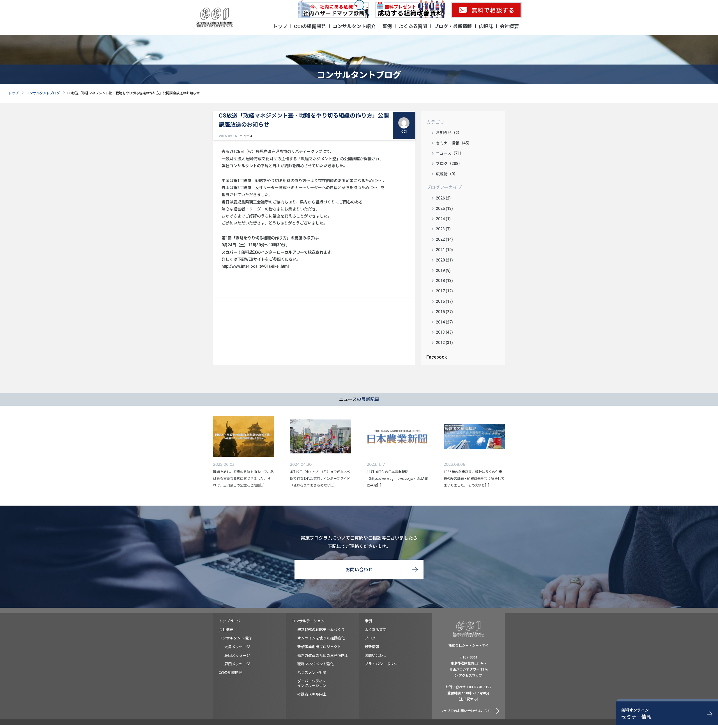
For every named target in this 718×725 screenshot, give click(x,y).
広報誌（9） (447, 174)
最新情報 (372, 647)
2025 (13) (444, 208)
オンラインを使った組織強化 (321, 638)
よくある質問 (413, 26)
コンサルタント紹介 (354, 26)
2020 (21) (444, 260)
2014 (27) (444, 322)
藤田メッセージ (237, 655)
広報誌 (486, 26)
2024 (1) (443, 219)
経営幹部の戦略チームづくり (321, 630)
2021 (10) (444, 249)
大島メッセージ (237, 647)
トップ (280, 26)
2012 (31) (444, 342)
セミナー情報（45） (454, 143)
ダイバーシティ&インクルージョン (311, 683)
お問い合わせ (359, 569)
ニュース (246, 136)
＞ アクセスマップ (468, 676)
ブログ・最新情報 (453, 26)
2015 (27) (444, 311)
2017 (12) (444, 291)
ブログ (370, 638)
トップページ (230, 621)
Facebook (436, 357)
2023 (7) (443, 229)
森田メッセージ (237, 664)
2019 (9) (443, 270)
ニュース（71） (450, 153)
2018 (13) (444, 280)
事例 (387, 26)
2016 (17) (444, 301)
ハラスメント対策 (311, 673)
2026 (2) (443, 198)
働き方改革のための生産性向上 (322, 655)
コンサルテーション (308, 621)
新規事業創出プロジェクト (319, 647)
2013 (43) (444, 332)
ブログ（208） (449, 163)
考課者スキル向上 (311, 694)
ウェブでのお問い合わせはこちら (465, 711)
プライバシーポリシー (383, 664)
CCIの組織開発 (310, 26)
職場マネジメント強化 (315, 664)
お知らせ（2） (449, 132)
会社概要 (509, 26)
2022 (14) (444, 239)
